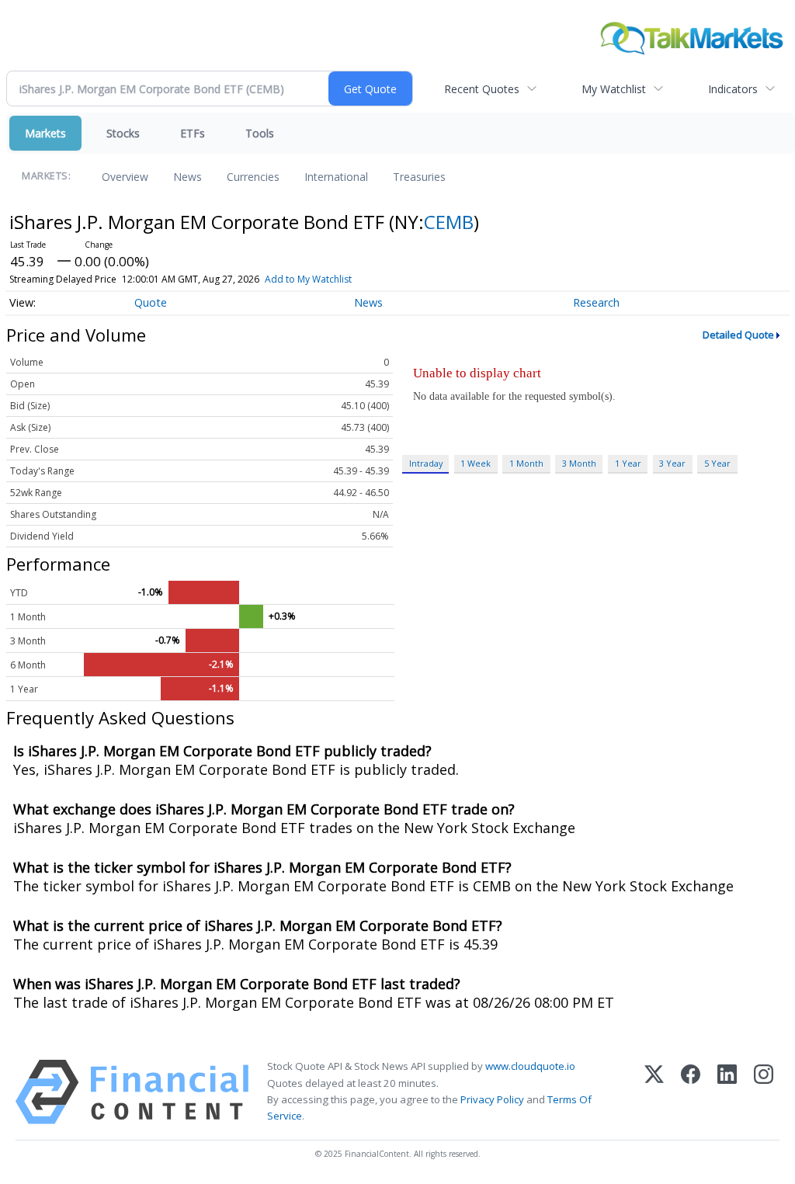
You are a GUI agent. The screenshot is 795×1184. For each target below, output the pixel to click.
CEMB (449, 221)
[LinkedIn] (727, 1092)
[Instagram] (763, 1092)
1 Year (628, 463)
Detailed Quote (738, 335)
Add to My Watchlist (308, 279)
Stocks (123, 133)
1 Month (526, 463)
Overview (125, 176)
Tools (259, 133)
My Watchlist (613, 89)
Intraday (426, 463)
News (187, 176)
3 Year (672, 463)
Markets (45, 133)
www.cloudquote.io (530, 1066)
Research (596, 302)
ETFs (192, 133)
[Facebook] (690, 1092)
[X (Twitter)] (654, 1092)
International (336, 176)
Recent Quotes (481, 89)
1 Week (475, 463)
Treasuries (419, 176)
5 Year (717, 463)
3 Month (579, 463)
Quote (150, 302)
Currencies (253, 176)
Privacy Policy (492, 1099)
